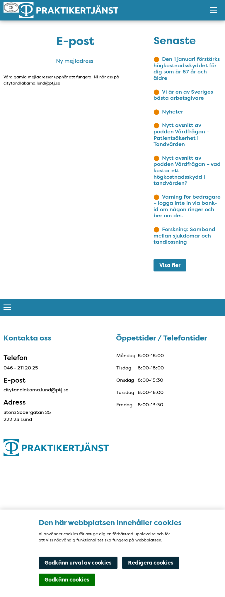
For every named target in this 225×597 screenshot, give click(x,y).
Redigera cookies (150, 562)
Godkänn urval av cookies (78, 562)
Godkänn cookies (67, 579)
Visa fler (169, 265)
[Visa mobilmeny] (213, 10)
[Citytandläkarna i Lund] (100, 10)
